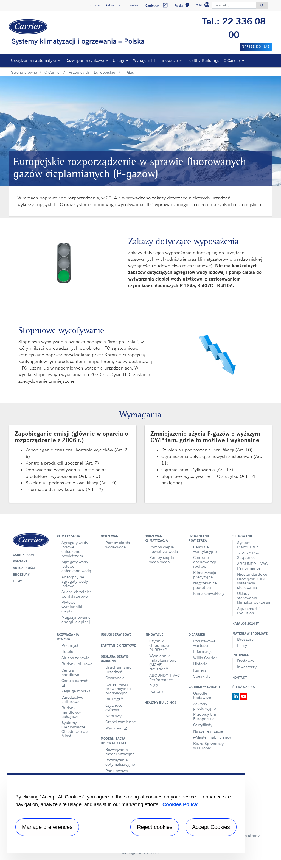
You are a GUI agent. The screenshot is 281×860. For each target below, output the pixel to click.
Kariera (200, 670)
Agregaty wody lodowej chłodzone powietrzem (74, 549)
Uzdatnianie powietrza (199, 538)
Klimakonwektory (208, 593)
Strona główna (24, 72)
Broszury (21, 574)
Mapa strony (248, 835)
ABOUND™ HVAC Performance (252, 565)
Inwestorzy (247, 666)
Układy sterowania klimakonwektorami (252, 597)
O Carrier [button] (232, 60)
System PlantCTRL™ (247, 544)
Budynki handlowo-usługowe (71, 712)
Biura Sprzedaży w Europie (208, 745)
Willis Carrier (205, 657)
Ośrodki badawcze (202, 695)
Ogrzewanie (111, 536)
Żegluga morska (76, 691)
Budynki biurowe (76, 663)
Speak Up (202, 676)
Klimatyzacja (68, 536)
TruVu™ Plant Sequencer (249, 555)
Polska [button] (182, 6)
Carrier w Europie (204, 687)
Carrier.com (23, 555)
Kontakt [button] (133, 5)
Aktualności (24, 568)
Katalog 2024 (246, 624)
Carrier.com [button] (156, 5)
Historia (200, 663)
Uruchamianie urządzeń (118, 669)
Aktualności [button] (114, 5)
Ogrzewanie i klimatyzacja (156, 538)
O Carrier (52, 72)
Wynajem (145, 61)
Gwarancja (115, 677)
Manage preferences (47, 827)
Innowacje (154, 634)
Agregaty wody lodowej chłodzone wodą (76, 566)
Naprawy (113, 715)
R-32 (153, 685)
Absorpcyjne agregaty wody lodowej (74, 581)
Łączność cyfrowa (113, 707)
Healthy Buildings (203, 60)
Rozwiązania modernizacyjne (120, 751)
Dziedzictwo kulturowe (72, 699)
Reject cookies (154, 827)
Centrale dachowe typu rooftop (206, 561)
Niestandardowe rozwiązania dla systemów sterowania (252, 581)
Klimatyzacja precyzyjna (204, 574)
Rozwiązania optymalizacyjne (120, 762)
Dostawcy (245, 660)
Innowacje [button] (168, 60)
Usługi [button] (118, 60)
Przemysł (69, 645)
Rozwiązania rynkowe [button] (84, 60)
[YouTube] (243, 695)
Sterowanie (242, 536)
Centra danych (74, 682)
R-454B (156, 692)
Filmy (17, 581)
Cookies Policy (180, 804)
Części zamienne (120, 721)
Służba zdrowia (75, 657)
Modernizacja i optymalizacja (114, 741)
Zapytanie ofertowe (118, 645)
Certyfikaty (202, 724)
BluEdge (114, 698)
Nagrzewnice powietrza (205, 585)
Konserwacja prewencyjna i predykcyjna (118, 688)
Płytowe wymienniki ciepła (71, 606)
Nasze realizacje (208, 731)
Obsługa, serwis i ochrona (116, 658)
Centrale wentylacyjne (205, 549)
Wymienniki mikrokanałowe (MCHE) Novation (163, 662)
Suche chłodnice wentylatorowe (76, 593)
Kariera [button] (95, 5)
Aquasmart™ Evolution (248, 610)
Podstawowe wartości (204, 643)
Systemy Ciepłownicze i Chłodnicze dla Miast (75, 729)
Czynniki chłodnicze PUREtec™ (159, 645)
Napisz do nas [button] (256, 46)
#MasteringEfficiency (208, 737)
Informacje (203, 651)
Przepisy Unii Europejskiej (92, 72)
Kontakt (20, 561)
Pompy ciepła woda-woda (117, 544)
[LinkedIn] (236, 695)
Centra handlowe (70, 672)
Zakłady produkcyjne (204, 706)
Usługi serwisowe (116, 634)
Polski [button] (203, 6)
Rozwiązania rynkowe (68, 636)
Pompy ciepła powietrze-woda (163, 549)
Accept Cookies (211, 827)
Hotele (67, 651)
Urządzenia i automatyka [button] (34, 60)
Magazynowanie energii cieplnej (76, 619)
